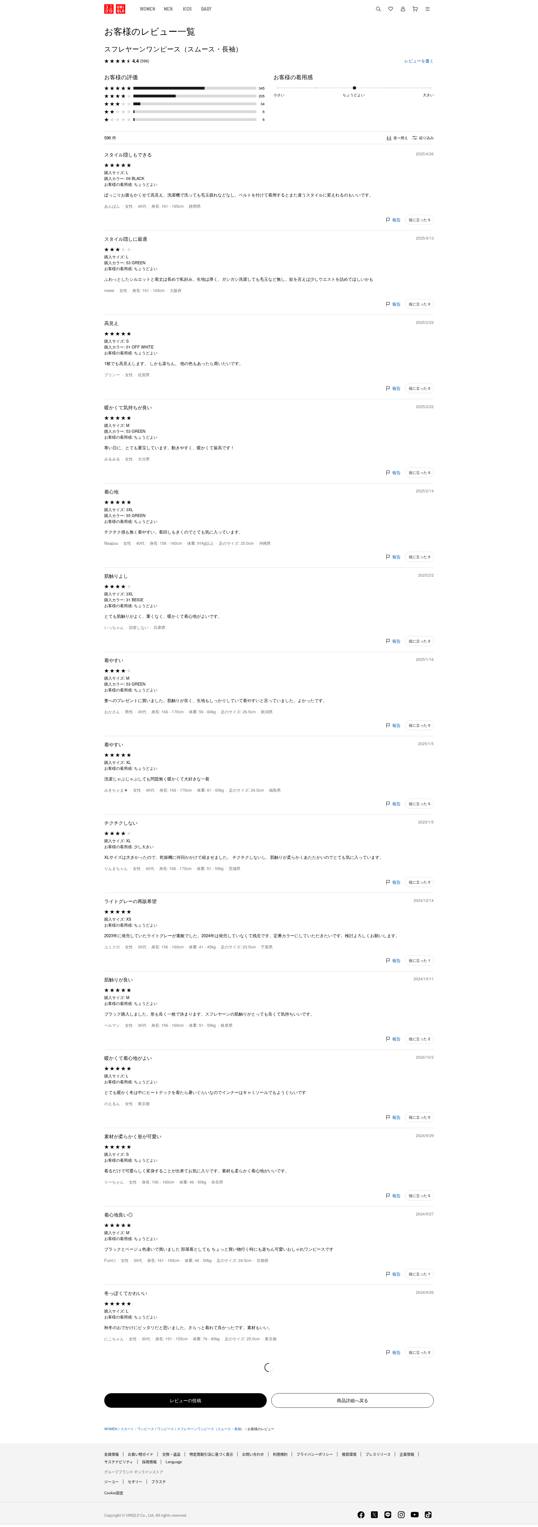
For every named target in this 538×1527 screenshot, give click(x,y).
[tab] (148, 9)
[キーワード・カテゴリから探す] (378, 9)
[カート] (415, 9)
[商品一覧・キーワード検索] (427, 9)
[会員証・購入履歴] (403, 9)
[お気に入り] (390, 9)
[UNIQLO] (114, 9)
